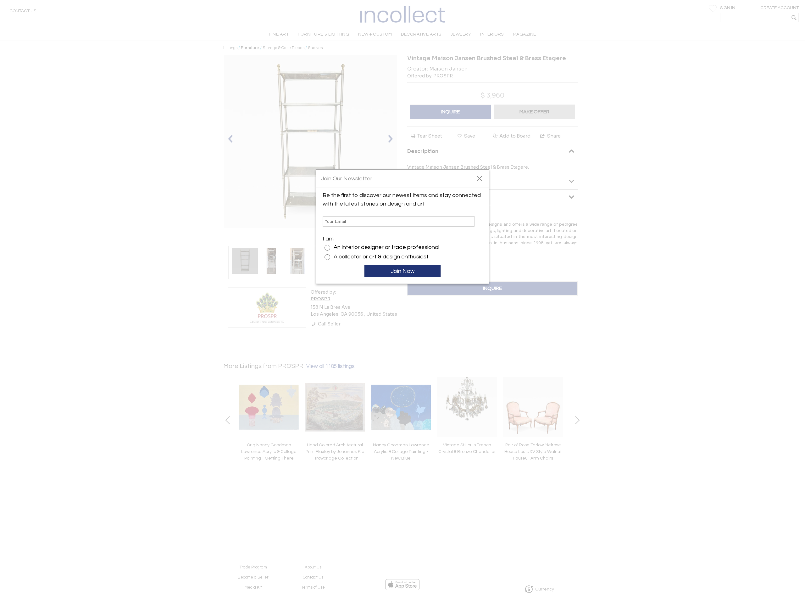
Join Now (402, 271)
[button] (479, 178)
